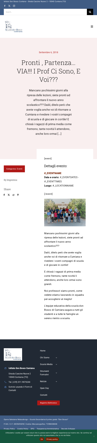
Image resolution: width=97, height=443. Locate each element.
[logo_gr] (13, 21)
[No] (94, 436)
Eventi (19, 169)
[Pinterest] (18, 195)
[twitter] (9, 6)
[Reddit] (13, 195)
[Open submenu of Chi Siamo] (56, 357)
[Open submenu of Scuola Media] (56, 364)
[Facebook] (4, 195)
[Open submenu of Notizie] (56, 381)
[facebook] (5, 6)
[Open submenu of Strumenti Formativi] (56, 373)
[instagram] (14, 6)
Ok (42, 439)
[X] (8, 195)
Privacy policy (52, 439)
